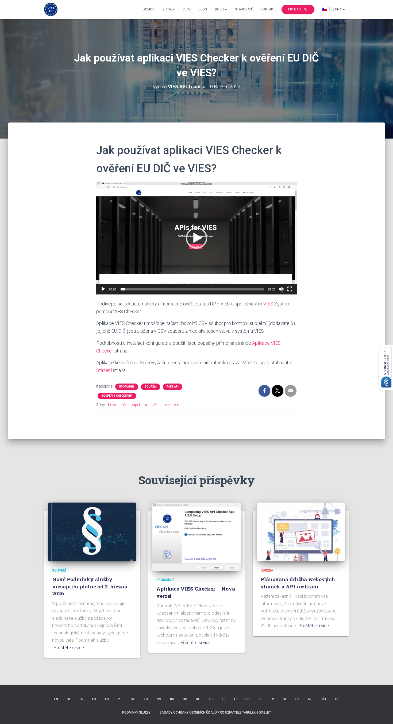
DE (69, 699)
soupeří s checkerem (116, 395)
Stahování (244, 9)
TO (146, 699)
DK (94, 699)
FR (81, 699)
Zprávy (169, 9)
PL (337, 699)
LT (260, 699)
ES (107, 699)
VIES (268, 304)
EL (223, 699)
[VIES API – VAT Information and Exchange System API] (50, 9)
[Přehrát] (103, 289)
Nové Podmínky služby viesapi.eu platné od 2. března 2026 (89, 586)
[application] (196, 238)
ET (211, 699)
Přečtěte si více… (70, 647)
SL (285, 699)
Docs (219, 9)
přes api (173, 386)
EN (56, 699)
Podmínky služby (136, 712)
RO (198, 699)
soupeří (150, 386)
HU (185, 699)
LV (272, 699)
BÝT (323, 699)
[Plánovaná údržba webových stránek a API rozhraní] (301, 531)
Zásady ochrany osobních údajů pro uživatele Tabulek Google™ (215, 712)
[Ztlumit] (281, 289)
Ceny (187, 9)
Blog (203, 9)
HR (247, 699)
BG (172, 699)
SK (297, 699)
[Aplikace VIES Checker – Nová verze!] (196, 536)
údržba (267, 570)
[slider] (192, 289)
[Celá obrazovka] (289, 289)
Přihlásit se (298, 9)
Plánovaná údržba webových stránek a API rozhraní (298, 583)
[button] (196, 238)
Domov (149, 9)
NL (310, 699)
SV (159, 699)
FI (235, 699)
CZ (133, 699)
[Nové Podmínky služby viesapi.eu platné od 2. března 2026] (92, 531)
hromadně (126, 386)
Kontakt (268, 9)
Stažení (104, 370)
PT (120, 699)
